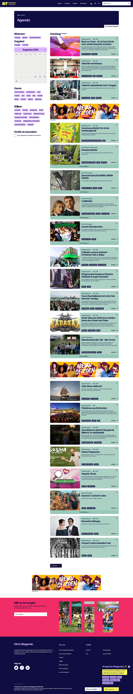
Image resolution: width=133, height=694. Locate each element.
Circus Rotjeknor (87, 76)
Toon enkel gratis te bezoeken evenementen (29, 135)
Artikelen (75, 3)
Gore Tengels (86, 98)
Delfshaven (33, 110)
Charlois (25, 110)
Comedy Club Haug (88, 464)
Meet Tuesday (86, 54)
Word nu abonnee (63, 668)
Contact (61, 657)
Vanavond (112, 677)
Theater (23, 99)
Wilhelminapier (86, 420)
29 (40, 77)
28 (35, 77)
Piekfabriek (86, 308)
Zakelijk (61, 661)
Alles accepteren (109, 689)
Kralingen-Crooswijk (21, 117)
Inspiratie (67, 3)
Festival (17, 96)
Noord (41, 110)
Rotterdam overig (39, 114)
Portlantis (85, 265)
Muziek (40, 96)
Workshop (38, 99)
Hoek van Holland (20, 124)
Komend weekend (35, 37)
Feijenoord (18, 114)
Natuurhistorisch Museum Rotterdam (92, 140)
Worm (84, 555)
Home (18, 15)
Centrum (17, 110)
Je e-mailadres (19, 614)
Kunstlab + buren (87, 188)
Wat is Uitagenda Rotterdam (66, 650)
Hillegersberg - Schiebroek (31, 121)
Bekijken (113, 54)
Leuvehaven (86, 398)
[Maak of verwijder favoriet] (116, 38)
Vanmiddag (105, 677)
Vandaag (17, 37)
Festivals (88, 650)
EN (99, 3)
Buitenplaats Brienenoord (89, 352)
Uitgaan (30, 99)
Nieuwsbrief (83, 3)
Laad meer (54, 566)
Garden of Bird (86, 239)
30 (44, 77)
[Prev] (16, 49)
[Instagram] (16, 668)
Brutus (84, 330)
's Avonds (25, 45)
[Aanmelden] (45, 614)
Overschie (18, 121)
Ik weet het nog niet (107, 683)
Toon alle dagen (83, 166)
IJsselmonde (27, 114)
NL (95, 3)
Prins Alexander (34, 117)
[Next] (44, 49)
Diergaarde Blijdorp (88, 442)
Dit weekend (106, 680)
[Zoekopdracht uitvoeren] (129, 3)
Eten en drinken (19, 92)
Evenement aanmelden (112, 26)
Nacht (16, 99)
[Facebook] (22, 668)
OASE (84, 486)
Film (23, 96)
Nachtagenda (106, 650)
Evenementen (30, 92)
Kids (34, 96)
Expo (38, 92)
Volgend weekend (115, 680)
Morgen (25, 37)
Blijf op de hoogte (63, 665)
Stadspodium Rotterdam (89, 162)
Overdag (17, 45)
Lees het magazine (64, 672)
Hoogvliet (30, 124)
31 (16, 81)
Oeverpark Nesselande (88, 213)
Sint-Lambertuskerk (88, 533)
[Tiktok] (28, 668)
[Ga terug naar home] (9, 3)
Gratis (28, 96)
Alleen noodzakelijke (91, 689)
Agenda (60, 3)
